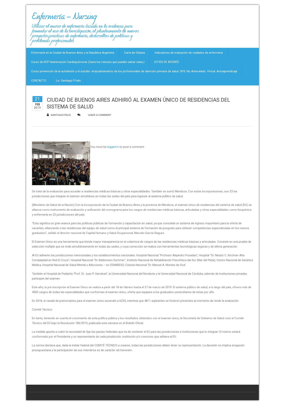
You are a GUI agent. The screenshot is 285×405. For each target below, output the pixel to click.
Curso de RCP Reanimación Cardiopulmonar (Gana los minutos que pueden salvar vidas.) (87, 62)
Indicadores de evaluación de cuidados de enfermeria (189, 52)
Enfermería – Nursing (64, 18)
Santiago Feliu (61, 115)
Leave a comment (99, 115)
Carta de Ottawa (134, 52)
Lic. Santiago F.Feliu (68, 80)
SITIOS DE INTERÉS (166, 62)
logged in (113, 147)
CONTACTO (38, 80)
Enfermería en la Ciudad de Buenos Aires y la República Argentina (72, 52)
